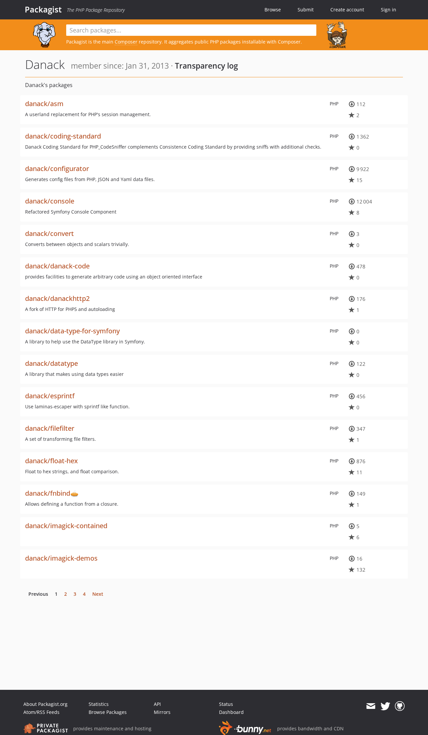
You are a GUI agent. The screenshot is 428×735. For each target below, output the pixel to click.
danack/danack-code (57, 265)
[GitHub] (400, 706)
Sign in (388, 9)
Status (226, 704)
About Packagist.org (45, 704)
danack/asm (44, 103)
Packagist (43, 9)
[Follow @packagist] (385, 706)
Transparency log (206, 65)
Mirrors (162, 712)
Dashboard (231, 712)
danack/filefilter (49, 428)
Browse (272, 9)
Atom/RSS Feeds (41, 712)
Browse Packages (108, 712)
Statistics (99, 704)
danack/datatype (51, 363)
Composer (126, 41)
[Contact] (371, 706)
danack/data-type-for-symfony (72, 330)
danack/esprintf (50, 395)
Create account (347, 9)
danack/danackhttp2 (57, 298)
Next (97, 594)
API (157, 704)
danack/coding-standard (63, 136)
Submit (306, 9)
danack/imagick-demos (61, 558)
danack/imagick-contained (66, 525)
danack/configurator (57, 168)
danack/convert (49, 233)
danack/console (49, 201)
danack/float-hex (51, 460)
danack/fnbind (47, 493)
